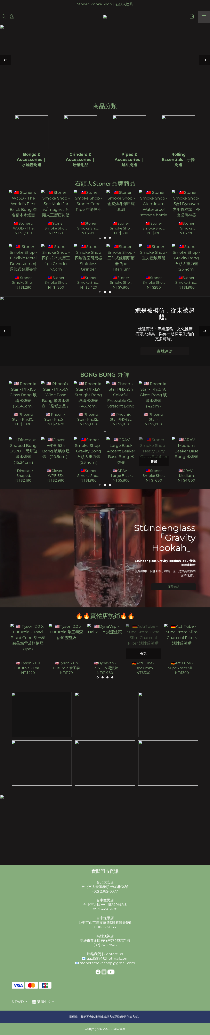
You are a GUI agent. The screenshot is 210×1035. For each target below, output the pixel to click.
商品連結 (173, 587)
